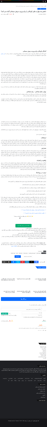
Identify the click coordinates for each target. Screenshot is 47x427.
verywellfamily (40, 251)
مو (25, 380)
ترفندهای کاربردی (20, 378)
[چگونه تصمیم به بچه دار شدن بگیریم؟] (23, 274)
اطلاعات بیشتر (14, 246)
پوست (19, 380)
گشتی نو (44, 358)
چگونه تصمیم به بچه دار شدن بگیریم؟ (23, 278)
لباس (35, 380)
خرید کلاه (41, 346)
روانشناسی (43, 8)
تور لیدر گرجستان (43, 354)
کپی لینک (17, 256)
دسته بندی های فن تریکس (40, 393)
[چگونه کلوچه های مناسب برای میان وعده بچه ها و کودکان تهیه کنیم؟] (39, 286)
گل (8, 380)
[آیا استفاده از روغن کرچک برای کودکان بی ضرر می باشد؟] (8, 286)
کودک (42, 6)
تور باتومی (44, 351)
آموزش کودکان (38, 253)
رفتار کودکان (20, 253)
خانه (44, 6)
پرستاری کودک (25, 253)
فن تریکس (3, 53)
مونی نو (44, 346)
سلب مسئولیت (42, 391)
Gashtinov (42, 347)
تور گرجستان (43, 397)
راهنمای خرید (10, 378)
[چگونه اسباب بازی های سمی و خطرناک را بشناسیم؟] (39, 274)
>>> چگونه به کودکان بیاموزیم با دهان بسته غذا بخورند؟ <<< (34, 213)
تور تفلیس (44, 350)
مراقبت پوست (30, 380)
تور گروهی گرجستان (42, 352)
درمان (15, 378)
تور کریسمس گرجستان (42, 356)
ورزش (23, 380)
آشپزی (44, 378)
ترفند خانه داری (27, 378)
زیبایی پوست (5, 378)
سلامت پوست (39, 380)
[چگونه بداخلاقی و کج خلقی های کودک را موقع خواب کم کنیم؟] (23, 286)
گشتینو (45, 347)
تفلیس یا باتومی (43, 355)
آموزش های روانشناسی (32, 253)
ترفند (32, 378)
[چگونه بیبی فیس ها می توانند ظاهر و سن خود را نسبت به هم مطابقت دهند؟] (8, 274)
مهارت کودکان (13, 253)
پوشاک (15, 380)
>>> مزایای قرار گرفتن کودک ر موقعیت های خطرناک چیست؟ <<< (33, 209)
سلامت (44, 380)
